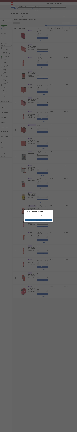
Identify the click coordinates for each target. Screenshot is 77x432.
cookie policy (45, 217)
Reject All (47, 220)
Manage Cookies (39, 220)
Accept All (30, 220)
